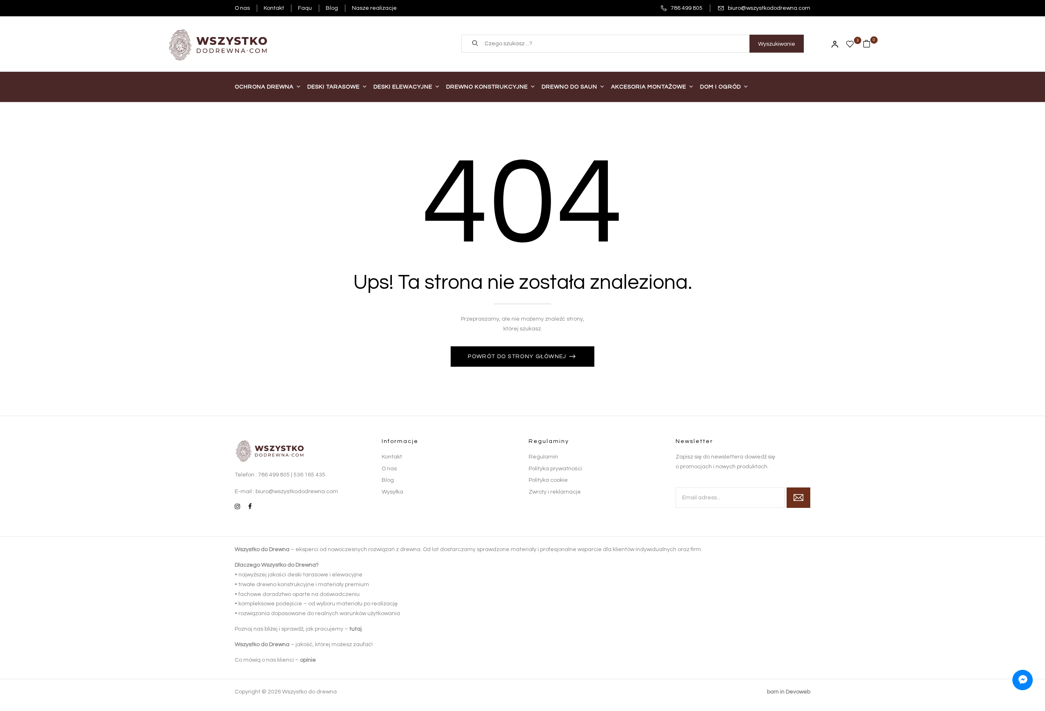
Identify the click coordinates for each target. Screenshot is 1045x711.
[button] (870, 43)
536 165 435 (309, 475)
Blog (332, 8)
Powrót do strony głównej (518, 356)
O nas (242, 8)
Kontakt (274, 8)
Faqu (305, 8)
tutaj (355, 629)
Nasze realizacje (374, 8)
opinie (308, 660)
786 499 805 (687, 8)
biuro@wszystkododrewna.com (769, 8)
